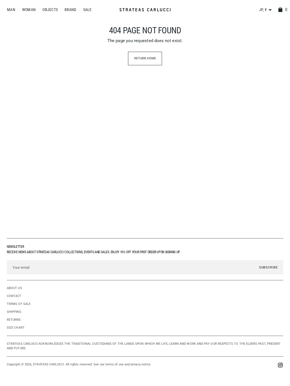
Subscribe (268, 267)
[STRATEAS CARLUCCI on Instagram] (280, 365)
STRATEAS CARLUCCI (48, 364)
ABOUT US (14, 288)
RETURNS (14, 320)
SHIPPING (14, 312)
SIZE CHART (16, 327)
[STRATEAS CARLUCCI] (145, 10)
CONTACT (14, 296)
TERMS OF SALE (19, 304)
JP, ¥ (263, 9)
